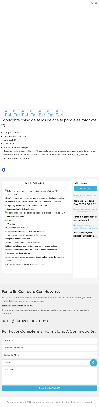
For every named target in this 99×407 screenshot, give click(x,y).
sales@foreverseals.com (25, 320)
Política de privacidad (81, 402)
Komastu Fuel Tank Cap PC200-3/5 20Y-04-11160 (84, 203)
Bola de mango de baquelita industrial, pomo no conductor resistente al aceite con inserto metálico (84, 234)
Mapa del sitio (62, 402)
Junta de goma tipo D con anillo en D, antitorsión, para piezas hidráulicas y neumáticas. (85, 218)
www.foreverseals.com (43, 402)
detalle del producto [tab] (35, 183)
